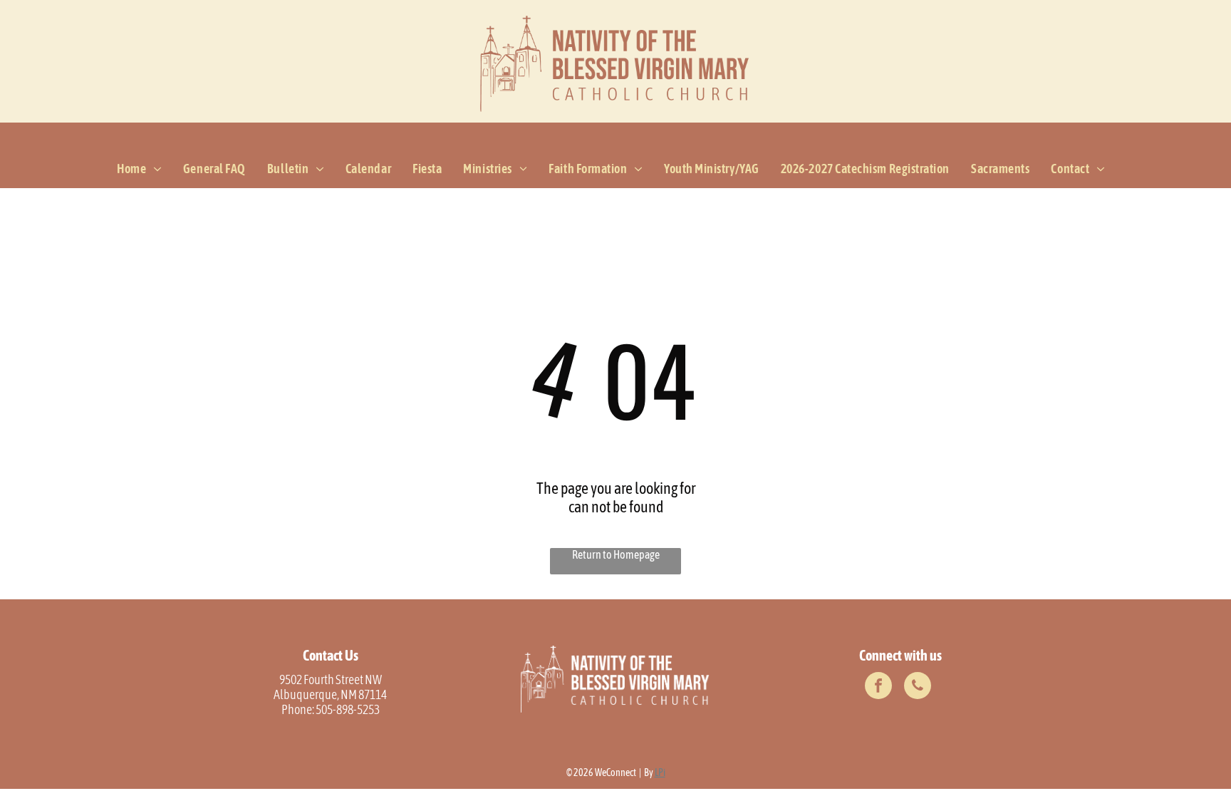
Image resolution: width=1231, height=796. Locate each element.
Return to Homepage (616, 554)
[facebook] (878, 687)
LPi (660, 772)
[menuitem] (139, 169)
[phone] (917, 687)
